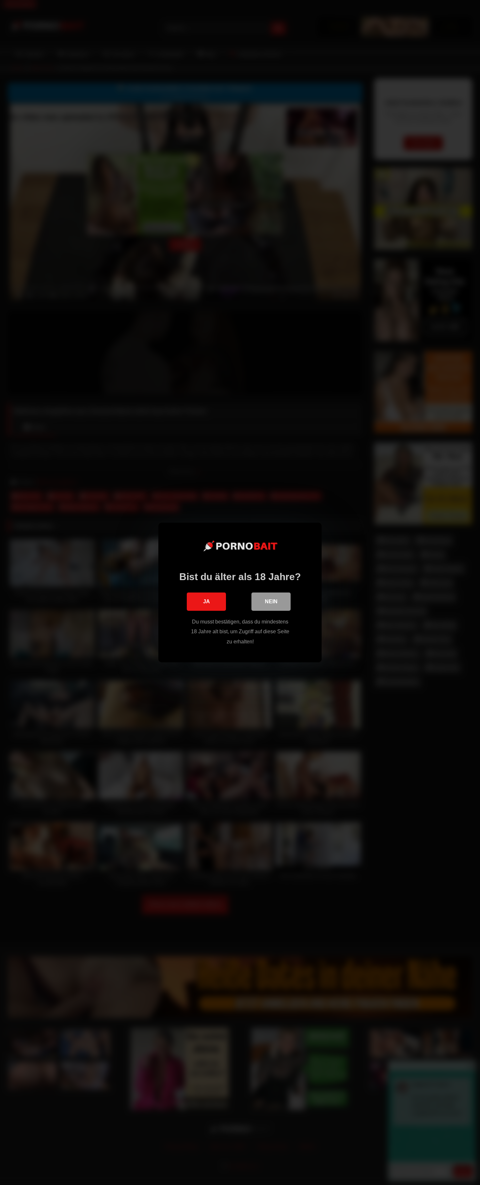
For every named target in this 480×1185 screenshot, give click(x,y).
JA (206, 601)
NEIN (271, 601)
